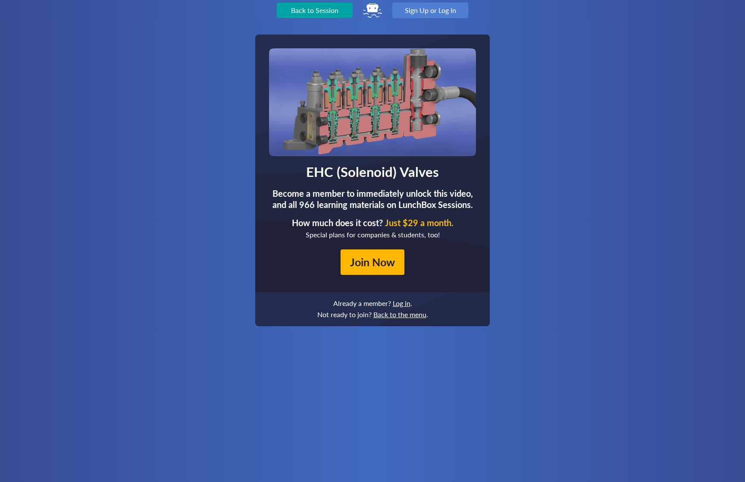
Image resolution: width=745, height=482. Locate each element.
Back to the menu (399, 314)
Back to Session (314, 10)
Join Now (372, 261)
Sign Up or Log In (430, 10)
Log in (401, 303)
